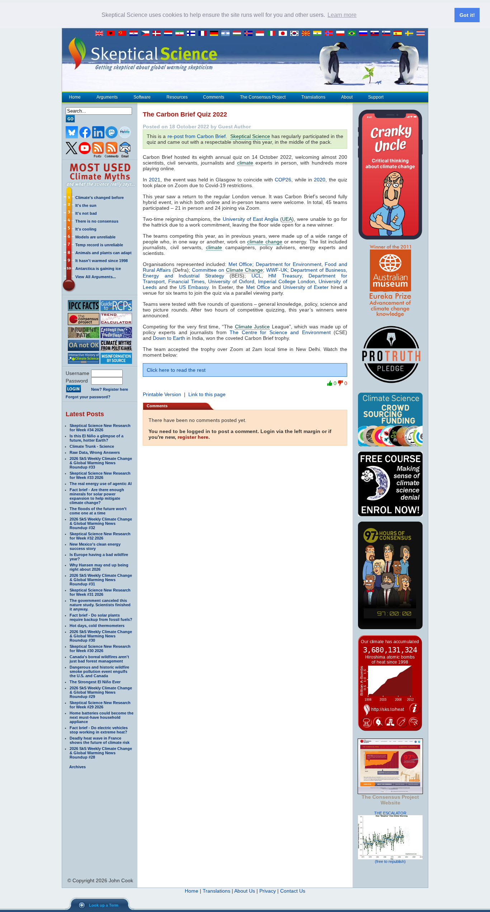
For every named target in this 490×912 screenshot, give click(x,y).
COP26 (283, 179)
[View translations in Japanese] (284, 34)
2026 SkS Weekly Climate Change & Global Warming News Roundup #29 (101, 692)
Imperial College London (286, 281)
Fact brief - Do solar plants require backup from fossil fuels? (101, 617)
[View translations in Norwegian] (330, 34)
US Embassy (193, 287)
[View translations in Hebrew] (227, 34)
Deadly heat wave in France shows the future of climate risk (99, 740)
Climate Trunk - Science (92, 446)
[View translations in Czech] (146, 34)
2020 (319, 179)
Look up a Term (103, 905)
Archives (77, 767)
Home (75, 97)
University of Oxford (231, 281)
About (347, 97)
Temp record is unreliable (99, 245)
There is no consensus (96, 221)
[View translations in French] (204, 34)
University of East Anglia (250, 219)
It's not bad (86, 213)
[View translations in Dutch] (169, 34)
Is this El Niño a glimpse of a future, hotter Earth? (96, 438)
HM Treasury (285, 276)
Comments (213, 97)
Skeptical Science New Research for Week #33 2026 (100, 475)
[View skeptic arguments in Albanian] (112, 34)
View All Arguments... (95, 277)
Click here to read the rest (176, 370)
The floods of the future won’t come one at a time (98, 511)
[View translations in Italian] (273, 34)
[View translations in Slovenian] (388, 34)
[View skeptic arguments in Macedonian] (307, 34)
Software (142, 97)
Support (375, 97)
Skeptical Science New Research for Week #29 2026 (100, 704)
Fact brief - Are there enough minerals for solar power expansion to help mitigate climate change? (97, 496)
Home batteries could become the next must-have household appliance (101, 717)
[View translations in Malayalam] (319, 34)
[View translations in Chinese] (123, 34)
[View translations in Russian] (365, 34)
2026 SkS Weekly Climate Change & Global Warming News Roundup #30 (101, 636)
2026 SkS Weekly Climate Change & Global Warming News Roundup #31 (101, 579)
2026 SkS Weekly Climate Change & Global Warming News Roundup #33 (101, 462)
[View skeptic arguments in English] (101, 34)
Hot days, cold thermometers (97, 625)
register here (193, 437)
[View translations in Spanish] (399, 34)
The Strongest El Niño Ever (95, 682)
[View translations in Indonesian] (261, 34)
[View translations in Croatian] (135, 34)
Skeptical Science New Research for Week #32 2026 (100, 536)
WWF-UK (276, 270)
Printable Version (162, 394)
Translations (313, 97)
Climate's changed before (99, 197)
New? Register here (109, 389)
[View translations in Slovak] (376, 34)
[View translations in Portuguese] (353, 34)
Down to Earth (169, 338)
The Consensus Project (263, 97)
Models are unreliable (95, 237)
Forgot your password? (88, 397)
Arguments (107, 97)
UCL (256, 276)
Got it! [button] (467, 15)
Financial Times (186, 281)
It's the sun (85, 205)
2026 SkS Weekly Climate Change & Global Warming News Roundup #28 (101, 752)
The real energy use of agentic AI (101, 483)
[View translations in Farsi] (181, 34)
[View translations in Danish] (158, 34)
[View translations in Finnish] (192, 34)
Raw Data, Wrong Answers (95, 452)
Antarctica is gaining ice (98, 268)
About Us (244, 891)
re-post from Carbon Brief (197, 136)
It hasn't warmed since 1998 (101, 260)
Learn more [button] (342, 15)
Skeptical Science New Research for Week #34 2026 (100, 427)
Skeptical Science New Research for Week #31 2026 (100, 592)
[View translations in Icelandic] (250, 34)
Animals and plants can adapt (103, 253)
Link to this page (207, 394)
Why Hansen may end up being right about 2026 (99, 567)
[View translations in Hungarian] (238, 34)
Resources (177, 97)
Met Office (240, 264)
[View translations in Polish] (342, 34)
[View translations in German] (215, 34)
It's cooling (85, 229)
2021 (154, 179)
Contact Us (292, 891)
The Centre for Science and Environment (280, 332)
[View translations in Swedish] (410, 34)
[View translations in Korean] (296, 34)
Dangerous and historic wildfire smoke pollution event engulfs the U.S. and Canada (99, 671)
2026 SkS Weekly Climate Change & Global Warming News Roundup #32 (101, 523)
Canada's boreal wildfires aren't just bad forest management (99, 659)
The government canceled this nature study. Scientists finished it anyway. (100, 604)
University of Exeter (306, 287)
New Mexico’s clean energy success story (95, 546)
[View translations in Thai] (421, 34)
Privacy (267, 891)
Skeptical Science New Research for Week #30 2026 (100, 648)
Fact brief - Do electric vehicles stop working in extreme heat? (99, 730)
